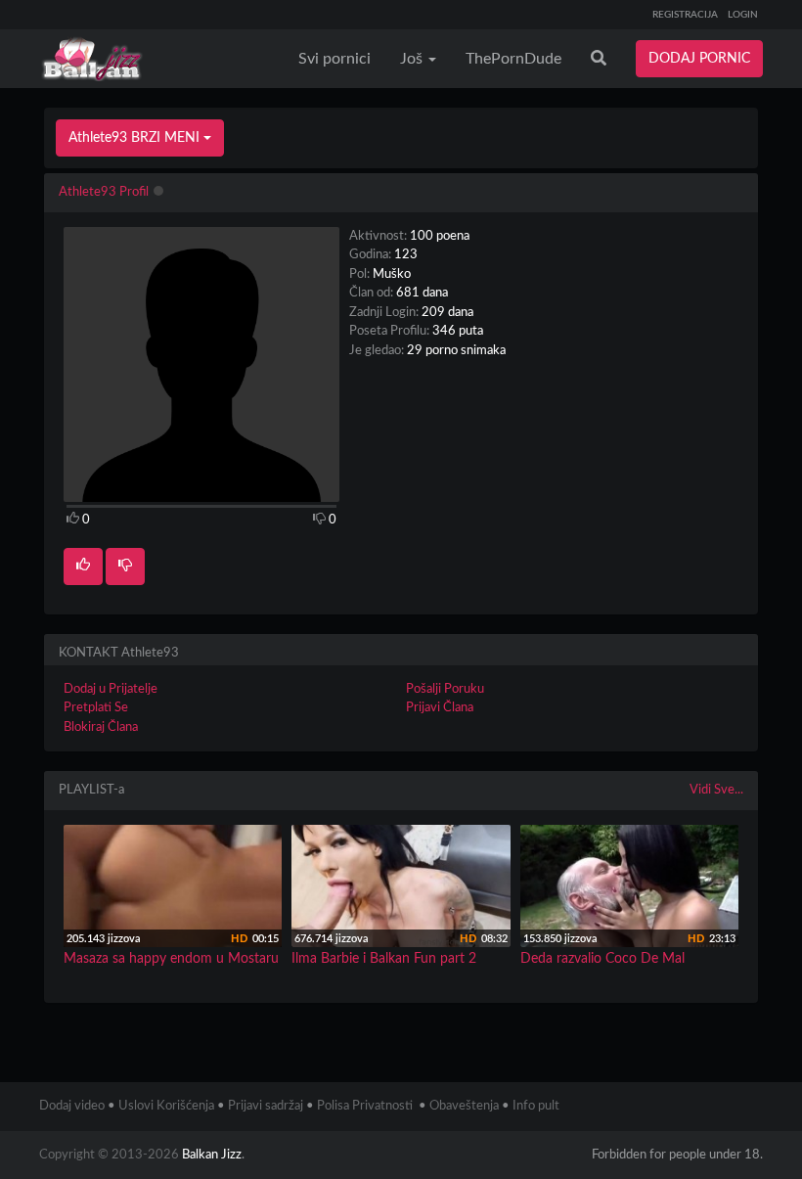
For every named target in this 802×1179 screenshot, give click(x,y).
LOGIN (743, 15)
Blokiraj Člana (101, 727)
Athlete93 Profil (104, 192)
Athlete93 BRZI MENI (135, 138)
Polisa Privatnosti (365, 1106)
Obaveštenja (464, 1106)
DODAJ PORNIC (699, 59)
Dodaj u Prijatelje (110, 689)
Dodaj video (72, 1106)
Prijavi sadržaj (265, 1106)
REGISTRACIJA (685, 15)
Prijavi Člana (439, 708)
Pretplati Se (96, 708)
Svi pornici (334, 59)
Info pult (535, 1106)
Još (413, 59)
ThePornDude (513, 59)
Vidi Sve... (716, 790)
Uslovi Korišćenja (166, 1106)
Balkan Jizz (212, 1155)
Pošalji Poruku (445, 689)
